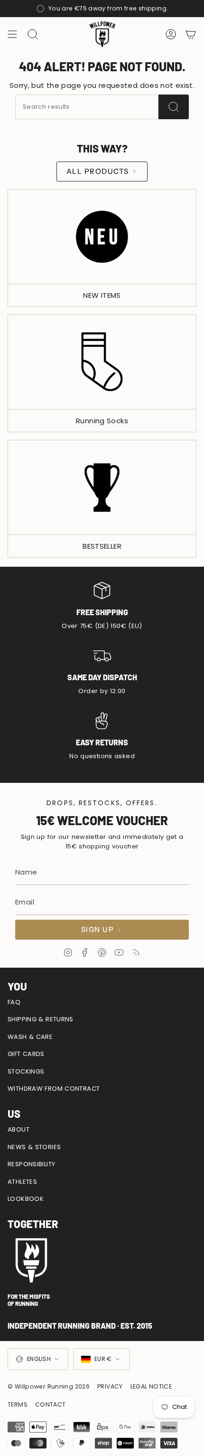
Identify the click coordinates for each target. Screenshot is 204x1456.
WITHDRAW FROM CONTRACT (54, 1088)
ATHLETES (22, 1181)
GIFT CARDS (26, 1053)
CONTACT (50, 1404)
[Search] (173, 107)
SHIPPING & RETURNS (41, 1019)
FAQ (14, 1002)
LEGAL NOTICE (151, 1386)
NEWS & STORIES (34, 1146)
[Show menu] (12, 34)
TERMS (18, 1404)
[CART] (191, 34)
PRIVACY (110, 1386)
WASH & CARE (30, 1036)
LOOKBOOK (26, 1198)
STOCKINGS (26, 1071)
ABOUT (18, 1129)
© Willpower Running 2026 (49, 1386)
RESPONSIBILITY (31, 1164)
